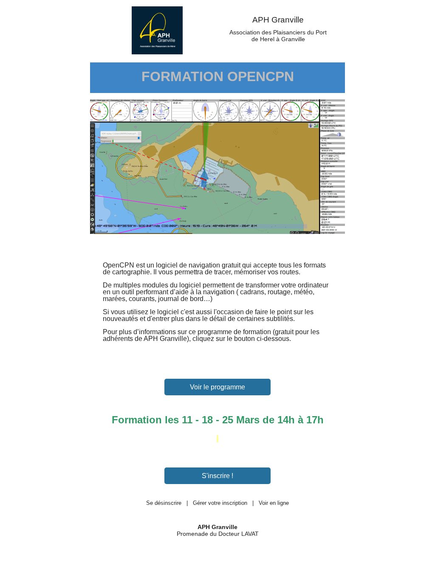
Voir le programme (217, 387)
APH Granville (278, 19)
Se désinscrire (163, 503)
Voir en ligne (274, 503)
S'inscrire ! (217, 475)
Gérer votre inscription (220, 503)
